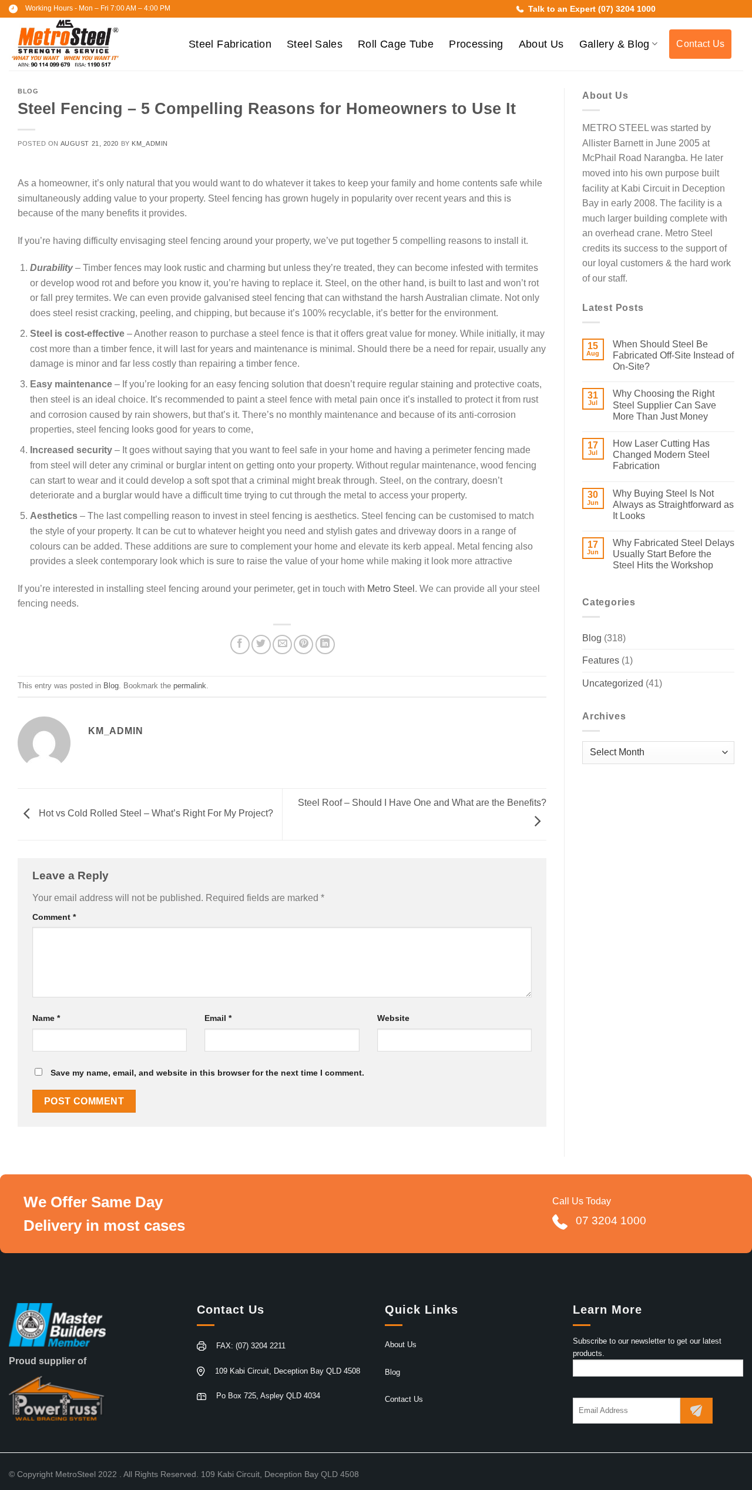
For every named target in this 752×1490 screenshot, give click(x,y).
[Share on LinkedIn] (325, 644)
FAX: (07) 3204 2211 (251, 1345)
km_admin (149, 143)
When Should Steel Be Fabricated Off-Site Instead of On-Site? (673, 355)
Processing (476, 44)
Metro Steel (391, 589)
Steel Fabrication (230, 44)
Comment (54, 917)
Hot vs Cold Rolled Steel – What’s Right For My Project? (154, 814)
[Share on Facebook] (240, 644)
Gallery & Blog (614, 44)
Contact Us (700, 44)
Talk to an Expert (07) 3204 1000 (591, 9)
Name (46, 1018)
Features (600, 660)
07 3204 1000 (611, 1220)
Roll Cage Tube (396, 44)
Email (217, 1018)
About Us (541, 44)
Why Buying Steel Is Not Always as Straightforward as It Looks (673, 504)
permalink (189, 685)
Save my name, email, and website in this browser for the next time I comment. (207, 1072)
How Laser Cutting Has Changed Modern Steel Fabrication (661, 454)
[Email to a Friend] (282, 644)
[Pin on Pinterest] (303, 644)
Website (393, 1018)
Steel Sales (315, 44)
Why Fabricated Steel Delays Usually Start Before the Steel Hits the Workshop (673, 554)
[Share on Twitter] (261, 644)
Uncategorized (612, 683)
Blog (28, 91)
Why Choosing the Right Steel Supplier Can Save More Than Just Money (664, 405)
